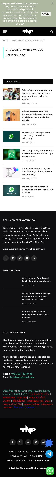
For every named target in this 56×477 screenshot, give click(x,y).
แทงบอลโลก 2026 (13, 404)
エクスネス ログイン (39, 394)
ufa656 (16, 394)
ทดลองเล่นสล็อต (31, 404)
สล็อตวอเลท (47, 404)
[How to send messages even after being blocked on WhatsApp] (11, 136)
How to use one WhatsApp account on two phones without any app (37, 189)
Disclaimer (36, 456)
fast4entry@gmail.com (22, 377)
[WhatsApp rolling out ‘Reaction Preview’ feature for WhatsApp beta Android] (11, 154)
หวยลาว (8, 407)
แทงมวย (30, 407)
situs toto (22, 397)
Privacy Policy (18, 456)
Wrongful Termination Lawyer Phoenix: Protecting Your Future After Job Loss (36, 296)
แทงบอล (21, 390)
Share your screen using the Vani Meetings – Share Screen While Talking (37, 171)
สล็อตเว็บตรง (9, 390)
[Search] (51, 31)
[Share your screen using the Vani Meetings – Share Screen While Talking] (11, 172)
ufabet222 (33, 390)
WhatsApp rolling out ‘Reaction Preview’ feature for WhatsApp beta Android (37, 153)
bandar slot (9, 397)
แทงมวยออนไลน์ (35, 401)
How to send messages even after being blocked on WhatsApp (36, 135)
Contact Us (37, 452)
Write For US (42, 460)
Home (12, 452)
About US (23, 452)
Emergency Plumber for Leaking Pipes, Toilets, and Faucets (35, 314)
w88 (24, 394)
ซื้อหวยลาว (19, 407)
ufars (47, 401)
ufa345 (7, 401)
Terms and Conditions (19, 460)
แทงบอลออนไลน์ (37, 397)
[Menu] (5, 31)
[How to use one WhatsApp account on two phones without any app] (11, 190)
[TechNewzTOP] (28, 31)
